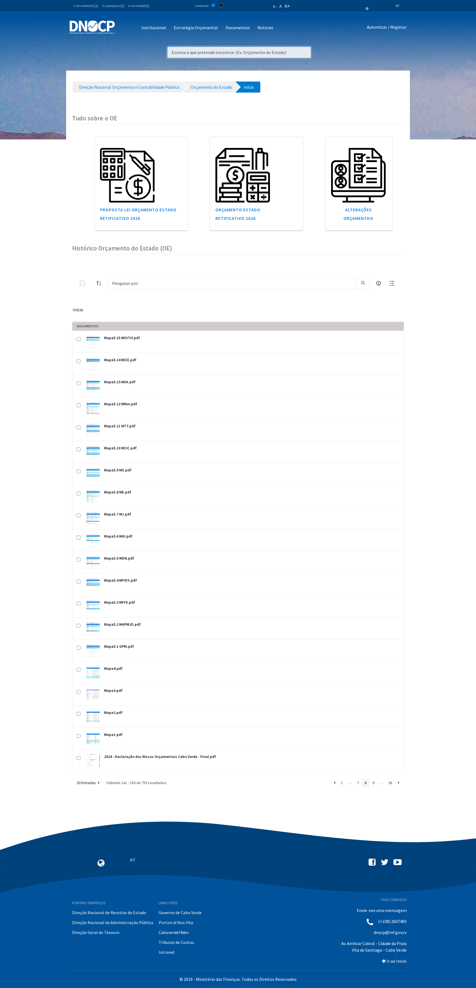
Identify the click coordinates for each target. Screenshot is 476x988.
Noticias (265, 27)
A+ (287, 6)
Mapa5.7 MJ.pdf (117, 514)
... (350, 782)
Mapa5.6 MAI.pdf (118, 536)
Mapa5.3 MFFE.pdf (119, 602)
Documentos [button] (238, 27)
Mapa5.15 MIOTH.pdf (122, 337)
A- (275, 6)
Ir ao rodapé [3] (138, 6)
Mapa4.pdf (113, 668)
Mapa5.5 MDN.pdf (119, 558)
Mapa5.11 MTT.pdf (120, 425)
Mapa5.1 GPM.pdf (119, 646)
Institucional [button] (154, 27)
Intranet (167, 952)
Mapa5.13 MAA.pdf (120, 381)
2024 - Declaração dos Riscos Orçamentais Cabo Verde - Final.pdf (160, 756)
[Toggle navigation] (122, 28)
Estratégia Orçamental (196, 27)
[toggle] (91, 283)
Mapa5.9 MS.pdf (117, 470)
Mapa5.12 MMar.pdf (120, 403)
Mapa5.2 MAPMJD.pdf (122, 624)
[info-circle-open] (378, 283)
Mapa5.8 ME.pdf (117, 492)
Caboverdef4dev (174, 932)
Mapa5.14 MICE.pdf (120, 359)
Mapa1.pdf (113, 734)
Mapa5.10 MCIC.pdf (120, 448)
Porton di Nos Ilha (176, 922)
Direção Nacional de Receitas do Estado (109, 912)
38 (390, 782)
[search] (363, 283)
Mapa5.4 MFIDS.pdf (120, 580)
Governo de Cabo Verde (180, 912)
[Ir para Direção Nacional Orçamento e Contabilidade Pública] (92, 27)
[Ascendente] (100, 283)
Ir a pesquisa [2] (113, 6)
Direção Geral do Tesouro (96, 932)
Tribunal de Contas (176, 942)
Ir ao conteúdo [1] (86, 6)
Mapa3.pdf (113, 690)
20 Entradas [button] (87, 782)
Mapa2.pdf (113, 712)
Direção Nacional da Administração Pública (112, 922)
